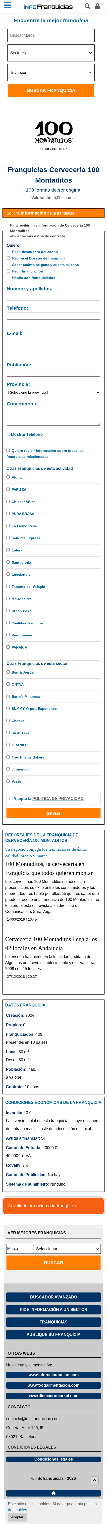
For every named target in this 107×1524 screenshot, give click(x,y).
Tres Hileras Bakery (28, 757)
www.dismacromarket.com (53, 1396)
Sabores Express (26, 538)
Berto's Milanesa (26, 697)
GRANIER (20, 745)
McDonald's (22, 599)
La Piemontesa (24, 526)
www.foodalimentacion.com (53, 1385)
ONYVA (18, 684)
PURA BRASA (23, 514)
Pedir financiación (27, 271)
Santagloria (21, 562)
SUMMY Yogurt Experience (34, 709)
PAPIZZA (19, 490)
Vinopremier (22, 635)
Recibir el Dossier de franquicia (38, 258)
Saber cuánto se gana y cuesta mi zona (45, 265)
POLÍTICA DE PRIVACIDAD (58, 798)
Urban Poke (21, 611)
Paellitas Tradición (27, 623)
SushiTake (20, 733)
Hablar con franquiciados (33, 278)
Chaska (18, 721)
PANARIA (19, 647)
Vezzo (16, 781)
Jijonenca (20, 769)
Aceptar (17, 1517)
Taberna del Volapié (28, 587)
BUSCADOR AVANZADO (53, 1297)
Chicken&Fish (24, 502)
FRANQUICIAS (54, 1322)
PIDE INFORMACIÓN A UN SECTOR (53, 1309)
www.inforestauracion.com (54, 1375)
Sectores (18, 53)
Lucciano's (21, 574)
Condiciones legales (53, 1459)
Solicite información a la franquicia (42, 1205)
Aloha (17, 477)
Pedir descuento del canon (35, 252)
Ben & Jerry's (23, 672)
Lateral (17, 550)
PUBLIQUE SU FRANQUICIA (54, 1334)
